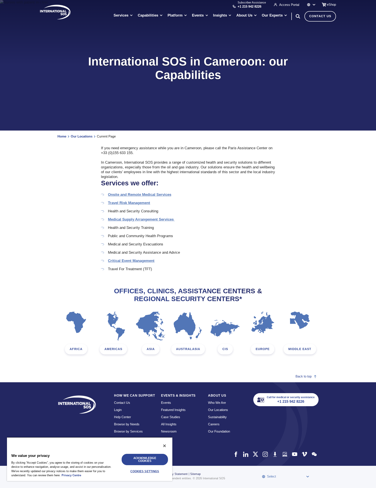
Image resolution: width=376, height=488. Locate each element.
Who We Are (217, 402)
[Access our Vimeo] (304, 454)
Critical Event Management (131, 261)
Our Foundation (219, 431)
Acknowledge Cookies (144, 459)
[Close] (164, 446)
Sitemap (195, 474)
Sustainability (217, 417)
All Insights (168, 424)
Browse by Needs (126, 424)
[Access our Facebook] (236, 454)
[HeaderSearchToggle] (297, 16)
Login (118, 410)
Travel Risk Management (129, 203)
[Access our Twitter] (255, 454)
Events (166, 402)
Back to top (303, 376)
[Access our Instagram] (265, 454)
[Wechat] (314, 454)
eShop (331, 4)
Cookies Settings (144, 471)
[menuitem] (123, 16)
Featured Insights (173, 410)
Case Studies (170, 417)
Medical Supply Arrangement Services (141, 219)
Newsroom (169, 431)
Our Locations (81, 136)
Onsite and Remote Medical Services (139, 195)
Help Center (122, 417)
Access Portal (289, 5)
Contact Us (320, 16)
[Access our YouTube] (294, 454)
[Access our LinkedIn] (245, 454)
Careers (214, 424)
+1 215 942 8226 (249, 6)
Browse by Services (128, 431)
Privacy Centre (71, 475)
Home (61, 136)
